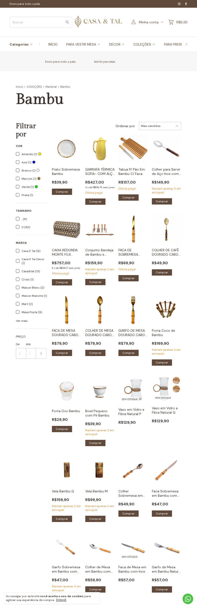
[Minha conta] (133, 22)
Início (19, 87)
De (17, 344)
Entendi (61, 600)
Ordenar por (125, 126)
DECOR (114, 44)
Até (28, 344)
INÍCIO (53, 44)
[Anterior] (39, 44)
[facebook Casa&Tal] (186, 4)
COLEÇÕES (142, 44)
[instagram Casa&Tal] (179, 4)
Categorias (19, 44)
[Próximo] (186, 44)
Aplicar (41, 353)
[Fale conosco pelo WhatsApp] (188, 599)
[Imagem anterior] (92, 146)
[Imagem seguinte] (107, 146)
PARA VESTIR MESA (81, 44)
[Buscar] (67, 22)
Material (51, 87)
